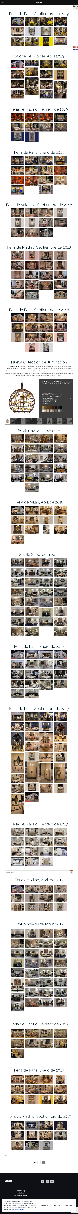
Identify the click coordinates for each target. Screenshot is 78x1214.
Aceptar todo (45, 1205)
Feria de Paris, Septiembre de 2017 (39, 708)
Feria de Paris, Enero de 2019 (39, 152)
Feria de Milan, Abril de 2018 (39, 502)
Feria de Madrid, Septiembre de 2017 (39, 1116)
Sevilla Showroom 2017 (39, 554)
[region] (39, 401)
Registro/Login (21, 1191)
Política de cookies (18, 1209)
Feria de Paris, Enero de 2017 (39, 646)
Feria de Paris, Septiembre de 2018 (39, 310)
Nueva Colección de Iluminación (39, 362)
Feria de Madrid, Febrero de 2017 (39, 824)
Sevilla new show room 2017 (39, 924)
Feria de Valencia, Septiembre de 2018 (39, 205)
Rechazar (57, 1205)
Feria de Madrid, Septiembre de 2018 (39, 247)
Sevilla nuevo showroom (39, 430)
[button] (7, 398)
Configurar (69, 1205)
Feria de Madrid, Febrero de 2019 (39, 109)
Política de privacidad (21, 1195)
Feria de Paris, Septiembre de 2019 (39, 13)
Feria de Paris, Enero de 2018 (39, 1070)
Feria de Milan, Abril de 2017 (39, 880)
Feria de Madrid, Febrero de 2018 (39, 1024)
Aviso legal (21, 1193)
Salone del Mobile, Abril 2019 (39, 56)
